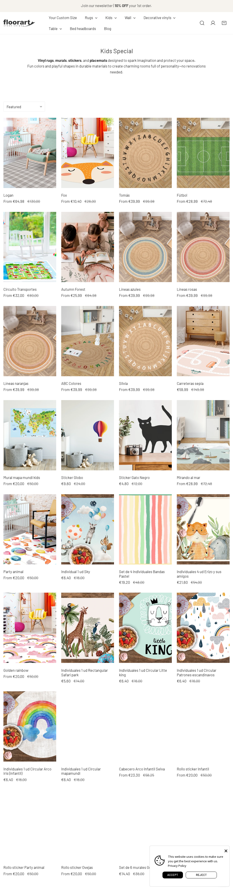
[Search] (202, 23)
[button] (91, 17)
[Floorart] (19, 23)
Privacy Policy (177, 866)
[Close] (226, 850)
